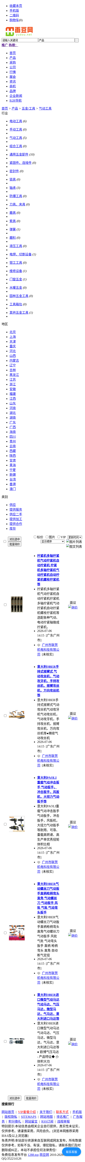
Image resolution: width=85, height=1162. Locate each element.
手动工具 (15, 129)
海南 (12, 432)
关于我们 (46, 1112)
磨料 (12, 237)
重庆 (12, 346)
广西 (12, 427)
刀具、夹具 (17, 204)
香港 (12, 484)
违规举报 (63, 1121)
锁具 (12, 179)
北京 (12, 332)
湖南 (12, 417)
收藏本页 (15, 6)
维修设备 (15, 271)
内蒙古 (14, 360)
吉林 (12, 370)
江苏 (12, 379)
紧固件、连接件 (20, 162)
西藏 (12, 451)
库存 (12, 528)
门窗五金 (15, 279)
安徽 (12, 389)
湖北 (12, 413)
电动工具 (15, 121)
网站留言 (31, 1121)
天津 (12, 341)
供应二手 (15, 514)
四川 (12, 436)
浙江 (12, 384)
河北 (12, 351)
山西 (12, 355)
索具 (12, 221)
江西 (12, 398)
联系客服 (71, 1151)
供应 (12, 504)
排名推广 (63, 1116)
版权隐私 (11, 1116)
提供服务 (15, 509)
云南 (12, 446)
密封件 (14, 171)
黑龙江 (14, 375)
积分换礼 (14, 1121)
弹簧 (12, 229)
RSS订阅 (47, 1121)
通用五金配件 (18, 154)
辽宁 (12, 365)
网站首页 (8, 1112)
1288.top (33, 1154)
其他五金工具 (18, 312)
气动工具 (45, 108)
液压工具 (15, 246)
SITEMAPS (28, 1116)
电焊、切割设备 (20, 254)
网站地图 (46, 1116)
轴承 (12, 187)
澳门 (12, 489)
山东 (12, 403)
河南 (12, 408)
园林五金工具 (18, 296)
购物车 (14, 20)
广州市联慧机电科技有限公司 (48, 649)
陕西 (12, 455)
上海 (12, 336)
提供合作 (15, 524)
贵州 (12, 441)
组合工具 (15, 146)
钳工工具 (15, 262)
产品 (15, 108)
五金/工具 (28, 108)
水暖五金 (15, 287)
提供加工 (15, 519)
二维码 (14, 15)
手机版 (14, 10)
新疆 (12, 474)
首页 (5, 108)
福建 (12, 394)
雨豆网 (44, 1154)
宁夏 (12, 470)
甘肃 (12, 460)
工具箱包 (15, 304)
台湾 (12, 479)
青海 (12, 465)
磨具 (12, 212)
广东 (12, 422)
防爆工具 (15, 196)
